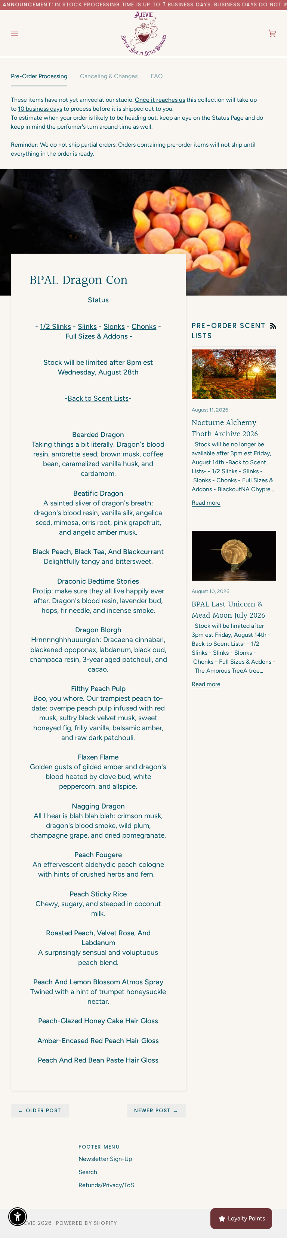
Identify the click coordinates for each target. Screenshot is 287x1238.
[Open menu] (22, 33)
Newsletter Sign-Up (105, 1158)
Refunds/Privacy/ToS (106, 1185)
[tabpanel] (143, 126)
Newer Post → (156, 1110)
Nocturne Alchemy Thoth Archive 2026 (225, 428)
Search (87, 1172)
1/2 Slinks (55, 326)
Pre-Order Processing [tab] (39, 76)
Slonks (114, 326)
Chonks (144, 326)
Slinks (87, 326)
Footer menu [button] (99, 1146)
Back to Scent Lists (98, 398)
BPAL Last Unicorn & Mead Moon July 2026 (228, 610)
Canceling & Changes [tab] (109, 76)
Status (98, 300)
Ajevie (26, 1223)
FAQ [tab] (157, 76)
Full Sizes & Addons (96, 336)
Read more (206, 502)
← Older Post (39, 1110)
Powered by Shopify (86, 1223)
